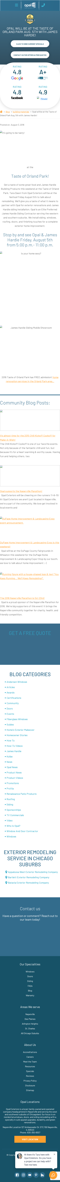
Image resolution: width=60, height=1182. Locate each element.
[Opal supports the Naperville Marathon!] (30, 475)
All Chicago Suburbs (30, 1033)
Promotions (13, 783)
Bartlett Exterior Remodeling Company (28, 877)
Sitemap (30, 1090)
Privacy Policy (30, 1080)
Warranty (30, 995)
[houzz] (43, 99)
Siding (10, 804)
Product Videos (15, 777)
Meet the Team (30, 1061)
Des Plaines (30, 1019)
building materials (21, 111)
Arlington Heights (30, 1023)
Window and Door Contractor (22, 831)
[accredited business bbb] (43, 78)
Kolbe (10, 756)
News (9, 761)
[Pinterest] (36, 1175)
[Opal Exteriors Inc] (30, 5)
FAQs (30, 985)
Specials (30, 1071)
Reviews (30, 1076)
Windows (11, 836)
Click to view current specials (30, 44)
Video (10, 820)
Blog (8, 111)
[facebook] (17, 99)
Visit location (30, 1139)
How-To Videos (15, 745)
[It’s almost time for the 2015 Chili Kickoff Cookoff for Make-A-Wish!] (30, 420)
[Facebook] (17, 1175)
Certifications (14, 697)
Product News (14, 772)
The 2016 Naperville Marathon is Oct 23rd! (22, 598)
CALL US (43, 5)
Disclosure (30, 1085)
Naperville (30, 1014)
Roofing (11, 799)
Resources (30, 1066)
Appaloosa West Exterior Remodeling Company (33, 871)
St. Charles (30, 1028)
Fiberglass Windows (17, 719)
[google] (17, 78)
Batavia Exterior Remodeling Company (28, 882)
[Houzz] (42, 1175)
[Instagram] (23, 1175)
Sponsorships (14, 809)
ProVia (10, 788)
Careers (30, 1056)
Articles (11, 687)
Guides (10, 724)
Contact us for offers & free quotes (30, 55)
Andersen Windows (17, 681)
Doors (10, 708)
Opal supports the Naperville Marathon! (21, 491)
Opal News (12, 767)
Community (13, 703)
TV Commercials (15, 815)
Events (10, 713)
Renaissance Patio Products (22, 793)
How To (11, 740)
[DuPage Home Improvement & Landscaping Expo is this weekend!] (30, 527)
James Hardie (14, 751)
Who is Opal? (13, 825)
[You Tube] (29, 1175)
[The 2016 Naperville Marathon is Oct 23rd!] (30, 582)
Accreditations (30, 1052)
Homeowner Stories (17, 735)
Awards (11, 692)
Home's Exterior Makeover (20, 729)
